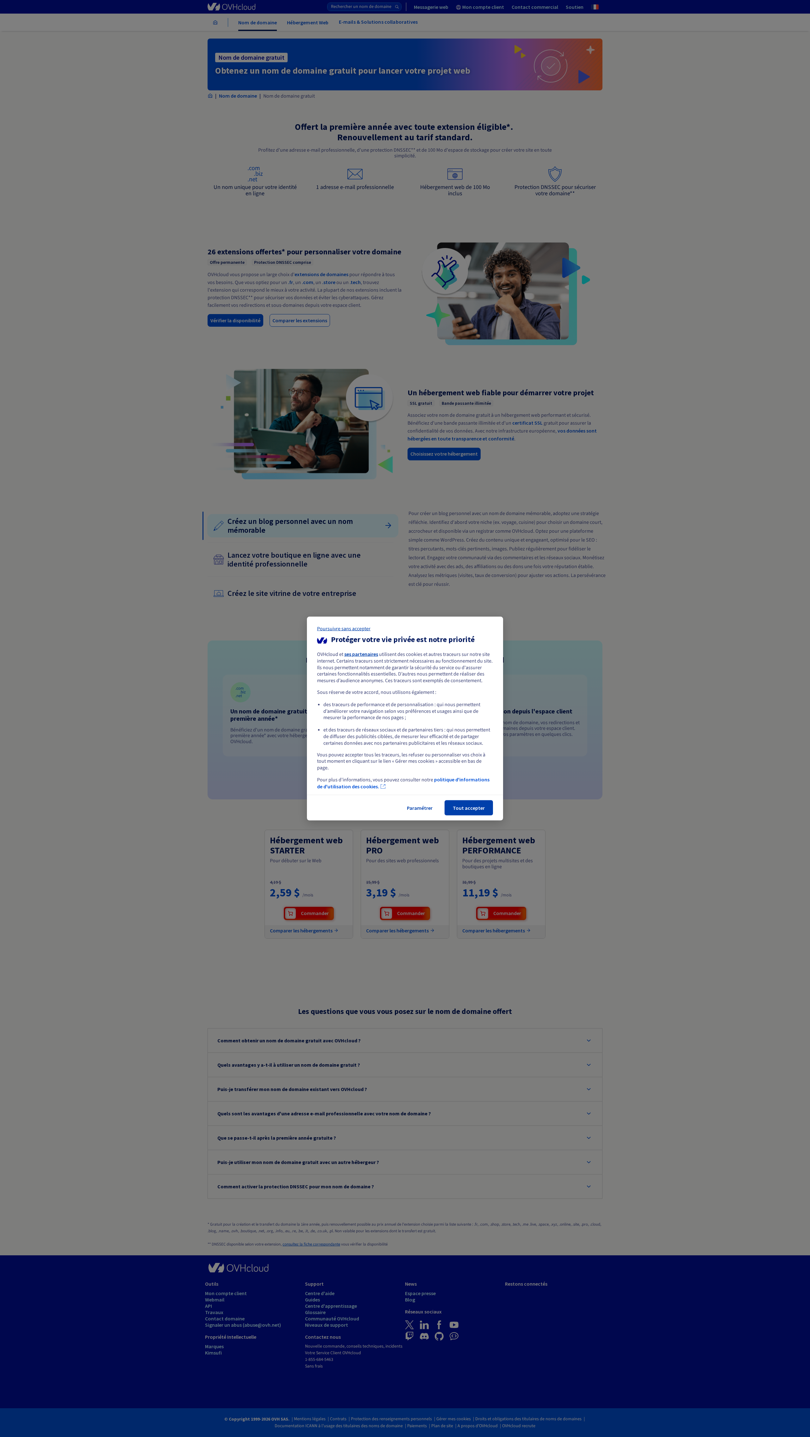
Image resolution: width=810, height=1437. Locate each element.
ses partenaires (361, 654)
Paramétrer (420, 807)
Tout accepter (469, 807)
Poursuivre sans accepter (344, 628)
